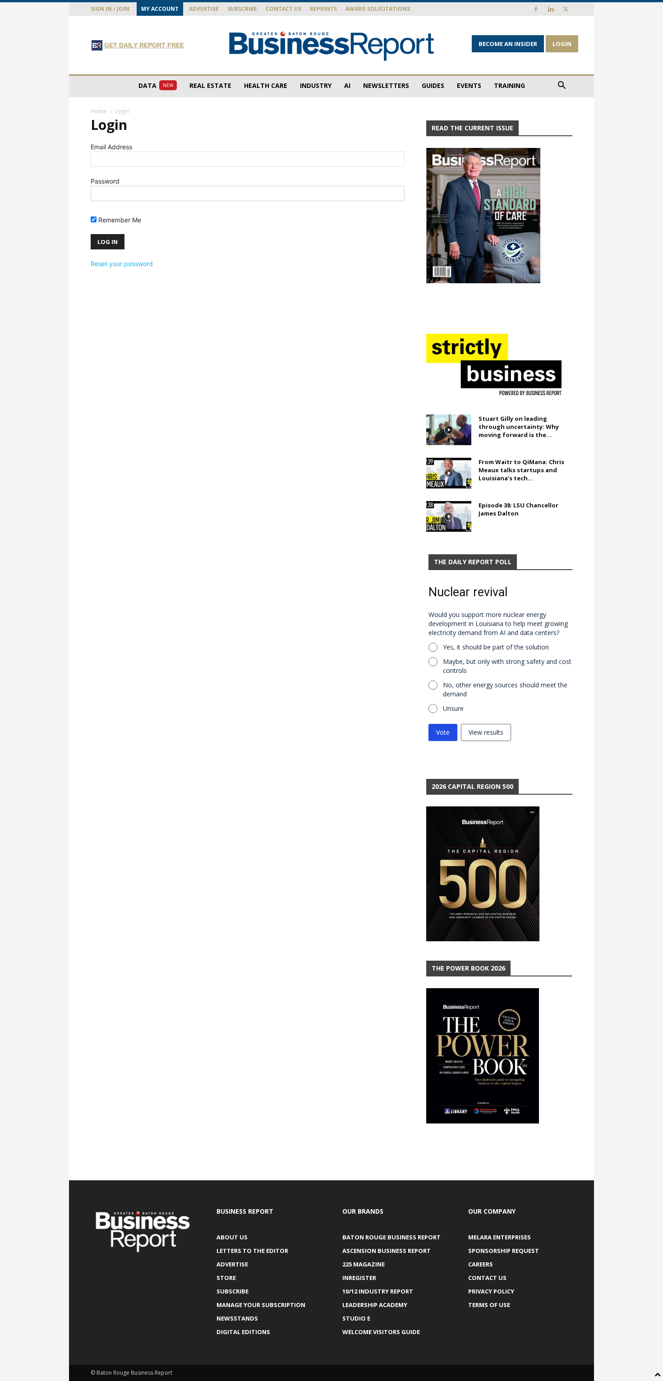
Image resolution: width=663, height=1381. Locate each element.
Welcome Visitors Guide (381, 1332)
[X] (565, 9)
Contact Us (283, 9)
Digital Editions (243, 1332)
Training (509, 85)
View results (486, 732)
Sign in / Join (110, 9)
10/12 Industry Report (377, 1291)
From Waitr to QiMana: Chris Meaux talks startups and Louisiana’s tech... (521, 470)
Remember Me (119, 220)
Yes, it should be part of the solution (496, 647)
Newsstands (237, 1318)
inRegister (359, 1278)
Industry (316, 85)
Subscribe (242, 9)
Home (98, 111)
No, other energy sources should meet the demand (505, 689)
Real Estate (210, 85)
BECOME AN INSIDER (508, 44)
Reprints (323, 9)
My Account (160, 9)
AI (347, 85)
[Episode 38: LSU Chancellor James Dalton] (448, 516)
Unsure (453, 708)
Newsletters (386, 85)
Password (105, 181)
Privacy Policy (491, 1291)
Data (155, 85)
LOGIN (561, 44)
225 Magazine (363, 1264)
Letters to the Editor (252, 1251)
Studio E (356, 1318)
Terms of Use (489, 1305)
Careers (480, 1264)
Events (469, 85)
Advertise (204, 9)
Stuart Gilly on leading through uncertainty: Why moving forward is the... (519, 426)
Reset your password (122, 263)
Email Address (111, 147)
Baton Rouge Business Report (391, 1237)
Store (226, 1278)
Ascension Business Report (386, 1251)
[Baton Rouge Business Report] (331, 45)
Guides (433, 85)
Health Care (265, 85)
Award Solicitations (377, 9)
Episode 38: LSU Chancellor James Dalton (518, 509)
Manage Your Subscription (260, 1305)
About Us (232, 1237)
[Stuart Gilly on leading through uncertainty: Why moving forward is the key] (448, 430)
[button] (561, 86)
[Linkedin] (550, 9)
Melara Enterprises (499, 1237)
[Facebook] (536, 9)
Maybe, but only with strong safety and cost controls (507, 666)
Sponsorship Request (503, 1251)
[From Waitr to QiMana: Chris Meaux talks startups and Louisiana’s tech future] (448, 473)
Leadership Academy (374, 1305)
